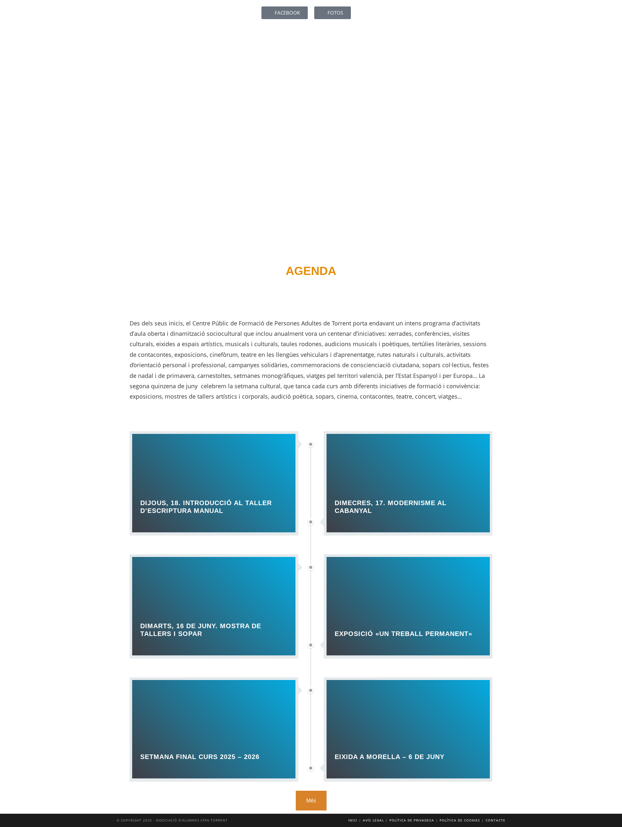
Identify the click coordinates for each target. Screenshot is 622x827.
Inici (352, 820)
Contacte (495, 820)
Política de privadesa (411, 820)
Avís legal (373, 820)
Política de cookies (460, 820)
